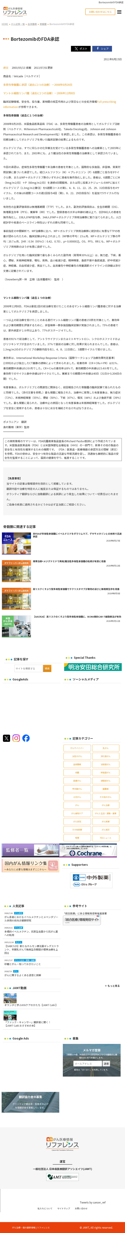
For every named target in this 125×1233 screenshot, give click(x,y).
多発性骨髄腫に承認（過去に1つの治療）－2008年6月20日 (37, 85)
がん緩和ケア (77, 813)
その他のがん (105, 797)
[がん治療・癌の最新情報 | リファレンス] (15, 11)
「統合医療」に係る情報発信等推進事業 (85, 913)
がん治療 (106, 805)
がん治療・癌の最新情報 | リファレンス (31, 1227)
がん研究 (77, 821)
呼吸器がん (106, 772)
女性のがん (77, 756)
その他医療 (77, 829)
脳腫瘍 (106, 788)
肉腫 (77, 772)
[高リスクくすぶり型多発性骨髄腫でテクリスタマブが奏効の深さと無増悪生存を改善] (16, 599)
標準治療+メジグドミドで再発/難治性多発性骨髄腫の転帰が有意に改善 (69, 561)
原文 (5, 68)
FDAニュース (105, 837)
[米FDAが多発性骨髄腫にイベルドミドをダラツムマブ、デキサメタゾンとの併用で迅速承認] (16, 543)
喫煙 (77, 837)
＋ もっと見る (112, 985)
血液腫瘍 (77, 764)
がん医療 (106, 821)
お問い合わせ (81, 1208)
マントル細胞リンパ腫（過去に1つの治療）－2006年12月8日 (39, 93)
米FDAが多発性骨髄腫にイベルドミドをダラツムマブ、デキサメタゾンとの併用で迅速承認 (77, 535)
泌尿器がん (106, 764)
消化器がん (106, 756)
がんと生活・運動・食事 (105, 813)
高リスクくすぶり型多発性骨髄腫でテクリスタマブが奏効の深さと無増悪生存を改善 (76, 589)
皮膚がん (77, 780)
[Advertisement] (30, 708)
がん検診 (106, 829)
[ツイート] (81, 49)
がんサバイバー (77, 748)
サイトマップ (63, 1208)
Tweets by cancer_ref (92, 1202)
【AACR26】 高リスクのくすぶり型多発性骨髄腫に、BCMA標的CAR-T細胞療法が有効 (77, 616)
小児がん (77, 797)
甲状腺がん (77, 788)
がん (77, 805)
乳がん (106, 748)
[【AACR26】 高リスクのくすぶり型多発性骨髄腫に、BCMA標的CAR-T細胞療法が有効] (16, 626)
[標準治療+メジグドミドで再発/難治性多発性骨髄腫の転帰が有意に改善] (16, 571)
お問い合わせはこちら (100, 11)
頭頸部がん (106, 780)
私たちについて (45, 1208)
